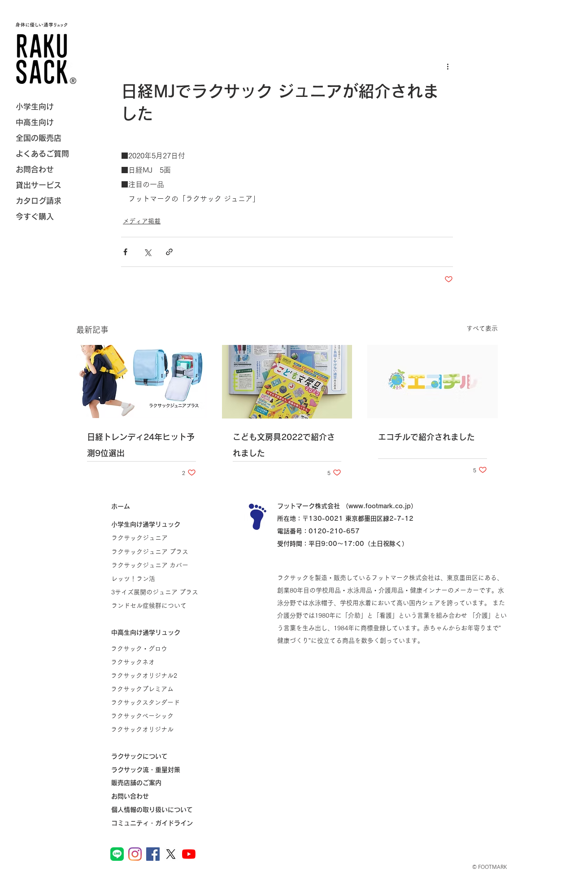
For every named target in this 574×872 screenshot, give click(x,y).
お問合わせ (35, 169)
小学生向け (35, 106)
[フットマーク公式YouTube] (189, 854)
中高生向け (35, 122)
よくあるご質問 (42, 153)
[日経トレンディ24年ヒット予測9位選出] (141, 381)
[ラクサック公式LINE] (117, 854)
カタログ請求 (38, 201)
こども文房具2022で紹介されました (284, 445)
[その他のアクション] (447, 66)
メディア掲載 (142, 221)
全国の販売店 (38, 138)
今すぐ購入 (35, 216)
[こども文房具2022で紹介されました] (287, 382)
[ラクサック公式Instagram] (135, 854)
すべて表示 (482, 328)
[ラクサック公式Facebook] (153, 854)
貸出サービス (38, 185)
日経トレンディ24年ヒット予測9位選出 (141, 445)
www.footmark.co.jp (379, 506)
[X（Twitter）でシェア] (147, 252)
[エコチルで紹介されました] (432, 381)
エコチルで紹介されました (426, 437)
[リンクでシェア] (169, 252)
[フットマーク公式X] (171, 854)
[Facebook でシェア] (125, 252)
